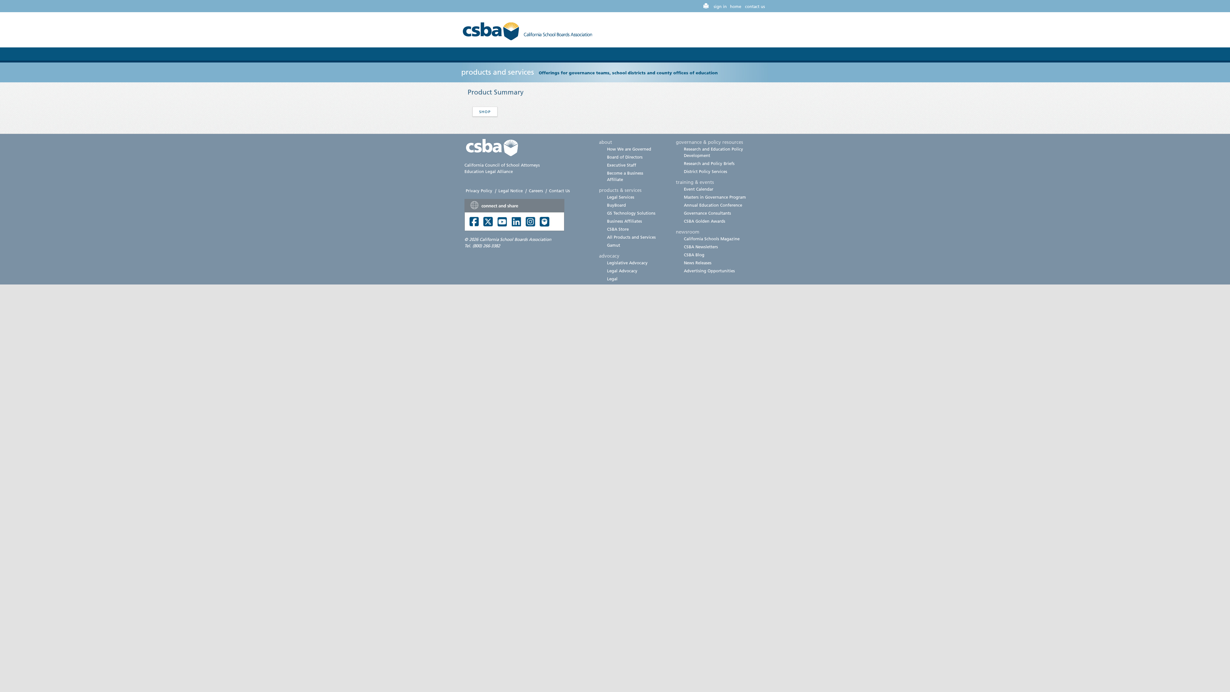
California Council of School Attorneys (502, 165)
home (735, 6)
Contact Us (559, 190)
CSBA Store (618, 229)
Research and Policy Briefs (709, 163)
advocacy (609, 255)
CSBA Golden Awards (704, 221)
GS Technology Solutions (631, 213)
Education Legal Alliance (488, 171)
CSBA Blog (694, 254)
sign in (720, 6)
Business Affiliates (624, 221)
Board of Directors (625, 157)
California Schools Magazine (712, 238)
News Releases (697, 262)
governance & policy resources (709, 142)
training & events (695, 182)
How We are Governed (629, 149)
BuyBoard (616, 205)
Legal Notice (510, 190)
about (605, 142)
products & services (620, 190)
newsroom (687, 231)
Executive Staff (621, 165)
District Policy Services (705, 171)
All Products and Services (631, 237)
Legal (612, 278)
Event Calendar (698, 189)
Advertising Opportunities (709, 270)
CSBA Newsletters (701, 246)
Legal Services (620, 197)
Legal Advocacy (622, 270)
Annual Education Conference (713, 205)
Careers (536, 190)
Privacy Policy (479, 190)
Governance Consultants (707, 213)
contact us (755, 6)
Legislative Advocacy (627, 262)
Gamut (613, 245)
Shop (485, 111)
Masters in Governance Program (715, 197)
